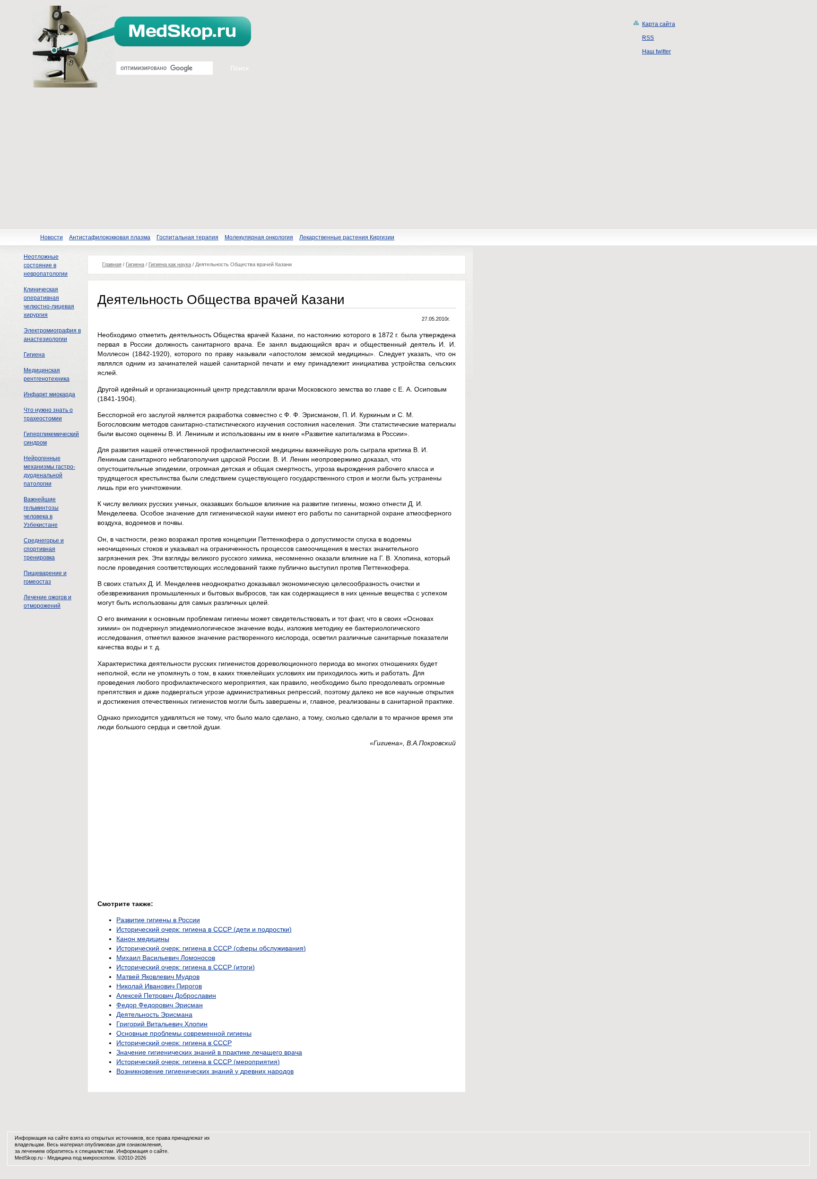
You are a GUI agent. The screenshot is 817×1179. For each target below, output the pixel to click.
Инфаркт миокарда (49, 394)
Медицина (59, 1158)
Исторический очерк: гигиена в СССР (174, 1043)
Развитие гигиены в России (158, 920)
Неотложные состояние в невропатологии (46, 265)
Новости (51, 237)
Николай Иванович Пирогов (159, 986)
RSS (648, 38)
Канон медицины (142, 939)
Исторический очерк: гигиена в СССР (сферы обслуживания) (211, 948)
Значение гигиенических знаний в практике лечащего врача (209, 1052)
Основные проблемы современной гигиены (184, 1033)
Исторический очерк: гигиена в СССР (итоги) (185, 967)
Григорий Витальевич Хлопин (162, 1024)
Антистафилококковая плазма (109, 237)
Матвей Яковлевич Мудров (158, 976)
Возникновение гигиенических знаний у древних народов (205, 1071)
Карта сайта (658, 24)
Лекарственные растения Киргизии (346, 237)
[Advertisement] (408, 158)
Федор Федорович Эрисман (159, 1005)
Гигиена (34, 354)
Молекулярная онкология (259, 237)
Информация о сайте (141, 1151)
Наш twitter (656, 51)
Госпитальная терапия (187, 237)
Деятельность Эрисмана (154, 1014)
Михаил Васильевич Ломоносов (165, 957)
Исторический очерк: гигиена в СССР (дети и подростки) (204, 929)
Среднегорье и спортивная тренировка (44, 549)
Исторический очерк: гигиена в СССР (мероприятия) (198, 1061)
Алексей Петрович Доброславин (166, 995)
